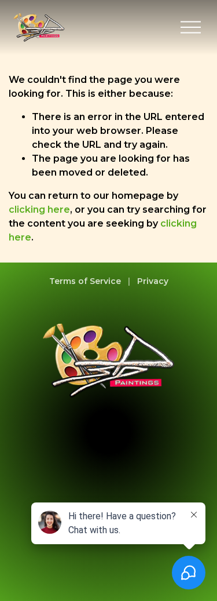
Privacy (152, 281)
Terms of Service (85, 281)
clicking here (39, 209)
